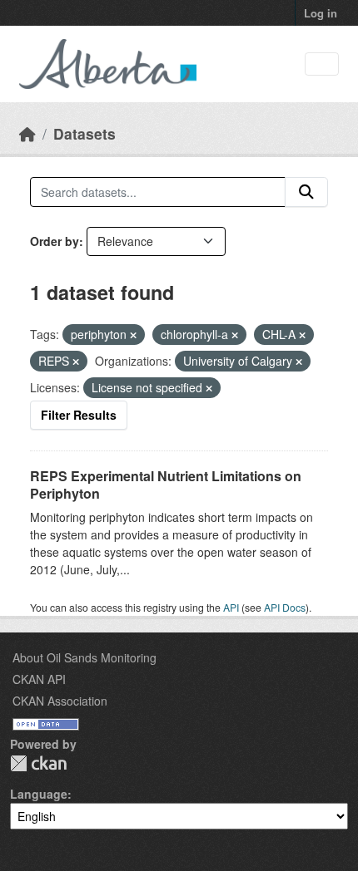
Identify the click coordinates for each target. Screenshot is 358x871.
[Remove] (133, 335)
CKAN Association (59, 700)
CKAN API (39, 679)
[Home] (27, 133)
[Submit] (306, 192)
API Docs (285, 607)
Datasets (84, 133)
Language (38, 793)
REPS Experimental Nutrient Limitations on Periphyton (165, 484)
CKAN (38, 763)
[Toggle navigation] (322, 64)
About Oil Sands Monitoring (84, 657)
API (231, 607)
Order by (54, 241)
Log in (320, 13)
